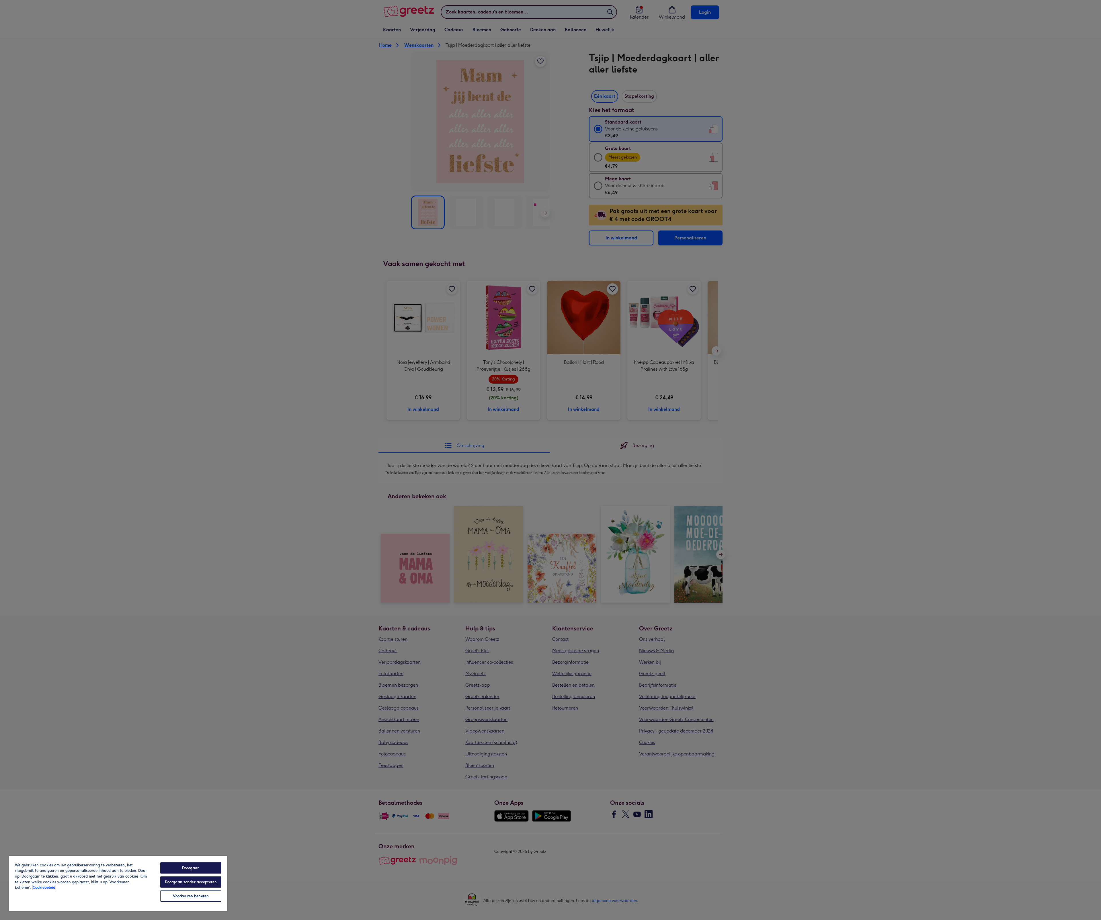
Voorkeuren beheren (191, 896)
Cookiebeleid (44, 887)
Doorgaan (191, 868)
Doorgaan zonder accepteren (191, 882)
